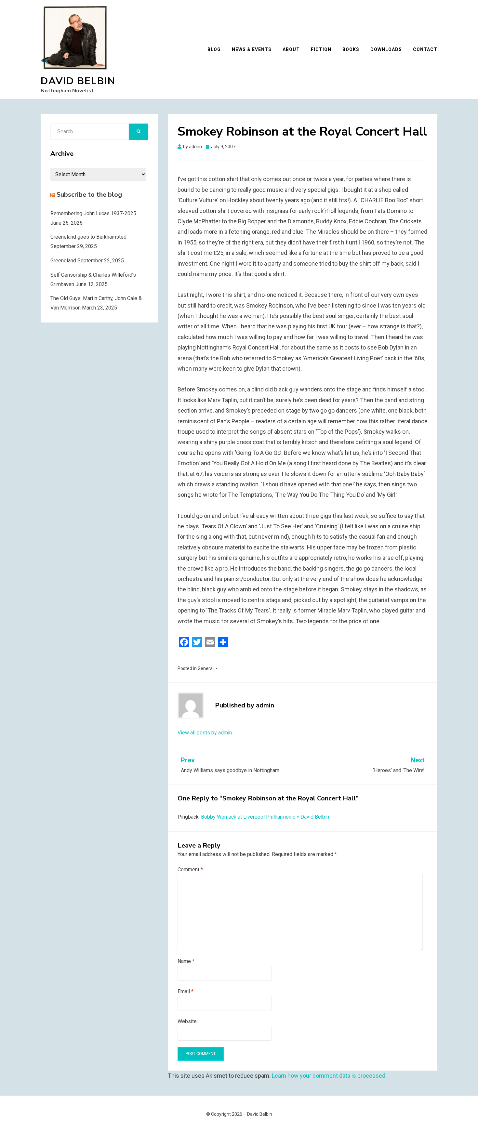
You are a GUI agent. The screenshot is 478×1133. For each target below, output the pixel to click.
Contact (425, 49)
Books (350, 49)
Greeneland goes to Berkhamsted (88, 237)
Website (187, 1021)
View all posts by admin (205, 733)
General (206, 668)
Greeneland (63, 260)
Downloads (386, 49)
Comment (190, 869)
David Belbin (78, 81)
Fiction (321, 49)
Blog (214, 49)
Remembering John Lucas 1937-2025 (93, 213)
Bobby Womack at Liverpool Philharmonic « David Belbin (265, 817)
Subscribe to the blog (89, 194)
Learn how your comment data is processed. (329, 1075)
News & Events (252, 49)
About (291, 49)
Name (186, 961)
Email (185, 991)
